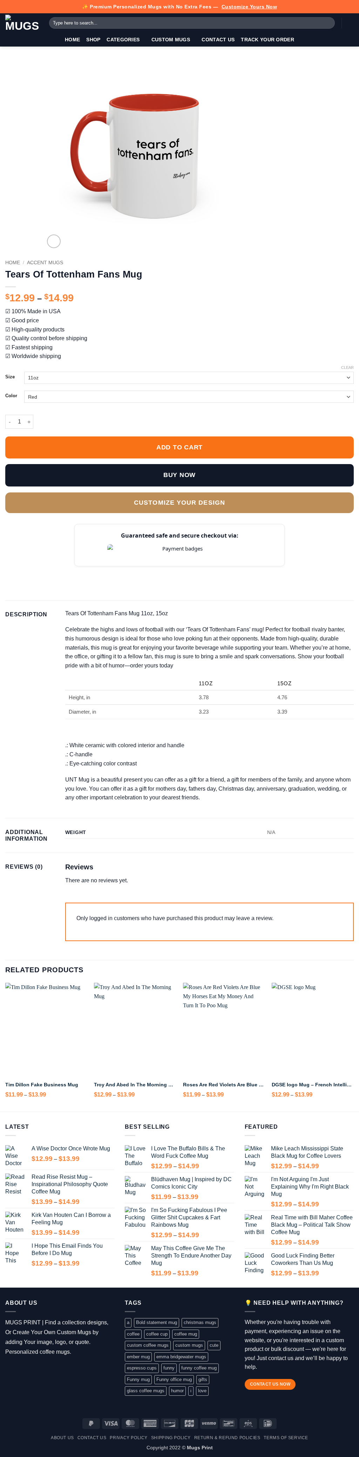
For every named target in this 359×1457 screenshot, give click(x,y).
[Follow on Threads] (30, 1369)
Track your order (267, 39)
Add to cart (179, 447)
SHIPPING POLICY (171, 1437)
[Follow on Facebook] (10, 1369)
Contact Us (218, 39)
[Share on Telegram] (78, 571)
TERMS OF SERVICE (286, 1437)
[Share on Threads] (35, 571)
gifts (202, 1379)
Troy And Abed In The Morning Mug (135, 1084)
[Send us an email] (41, 1369)
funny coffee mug (199, 1368)
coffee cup (157, 1334)
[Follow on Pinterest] (51, 1369)
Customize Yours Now (249, 6)
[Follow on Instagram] (20, 1369)
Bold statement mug (156, 1322)
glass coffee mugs (145, 1390)
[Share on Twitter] (26, 571)
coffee (133, 1334)
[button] (350, 23)
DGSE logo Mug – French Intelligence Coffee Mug (313, 1084)
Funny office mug (174, 1379)
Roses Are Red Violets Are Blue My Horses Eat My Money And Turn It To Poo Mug (224, 1084)
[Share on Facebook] (9, 571)
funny (169, 1368)
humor (177, 1390)
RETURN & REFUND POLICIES (227, 1437)
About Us (62, 1437)
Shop (93, 39)
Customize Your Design (179, 502)
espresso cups (142, 1368)
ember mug (138, 1356)
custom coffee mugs (148, 1345)
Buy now (179, 474)
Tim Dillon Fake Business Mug (41, 1084)
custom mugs (189, 1345)
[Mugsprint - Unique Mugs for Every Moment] (22, 23)
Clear (347, 367)
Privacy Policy (129, 1437)
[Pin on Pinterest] (52, 571)
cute (214, 1345)
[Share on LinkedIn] (61, 571)
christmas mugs (200, 1322)
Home (72, 39)
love (202, 1390)
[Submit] (328, 23)
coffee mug (185, 1334)
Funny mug (138, 1379)
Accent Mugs (45, 262)
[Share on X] (18, 571)
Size (10, 376)
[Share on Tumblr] (69, 571)
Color (11, 395)
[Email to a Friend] (44, 571)
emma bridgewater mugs (181, 1356)
